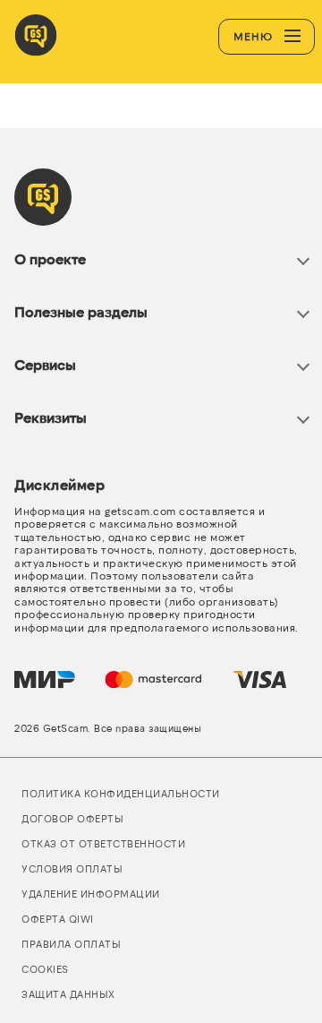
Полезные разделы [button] (81, 311)
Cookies (45, 969)
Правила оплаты (71, 944)
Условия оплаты (72, 868)
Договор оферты (72, 818)
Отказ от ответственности (103, 843)
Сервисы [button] (45, 364)
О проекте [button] (50, 258)
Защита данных (68, 994)
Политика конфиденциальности (120, 793)
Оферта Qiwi (57, 918)
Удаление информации (90, 893)
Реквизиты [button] (50, 417)
